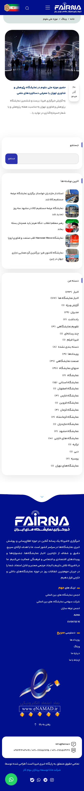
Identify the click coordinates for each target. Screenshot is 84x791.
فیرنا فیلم (73, 340)
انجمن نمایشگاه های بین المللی (62, 595)
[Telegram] (45, 780)
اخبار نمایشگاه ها (68, 298)
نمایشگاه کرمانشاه (67, 417)
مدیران (75, 312)
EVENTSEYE (73, 622)
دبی (76, 451)
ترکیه (76, 444)
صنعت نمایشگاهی (67, 361)
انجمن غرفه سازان (70, 608)
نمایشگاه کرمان (69, 410)
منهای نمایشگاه (69, 368)
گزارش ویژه (72, 305)
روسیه (75, 459)
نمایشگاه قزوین (69, 403)
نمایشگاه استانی (69, 382)
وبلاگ (77, 647)
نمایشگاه (73, 375)
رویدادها (75, 640)
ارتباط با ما (74, 660)
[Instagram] (52, 780)
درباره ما (75, 653)
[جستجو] (27, 7)
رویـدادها (73, 354)
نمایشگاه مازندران (68, 424)
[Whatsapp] (39, 780)
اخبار (76, 292)
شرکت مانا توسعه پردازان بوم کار (42, 770)
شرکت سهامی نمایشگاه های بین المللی (58, 602)
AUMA (77, 615)
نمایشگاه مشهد (69, 431)
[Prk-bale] (32, 780)
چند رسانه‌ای (71, 334)
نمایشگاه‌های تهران (67, 466)
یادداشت (73, 319)
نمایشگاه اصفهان (68, 388)
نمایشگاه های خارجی (66, 438)
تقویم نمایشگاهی (68, 326)
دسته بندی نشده (68, 347)
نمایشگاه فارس (69, 396)
